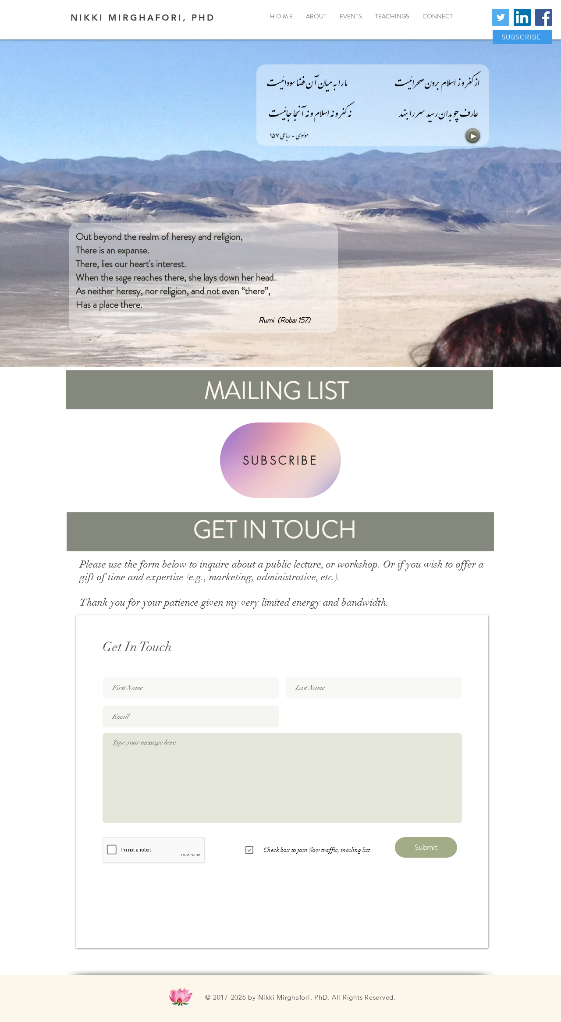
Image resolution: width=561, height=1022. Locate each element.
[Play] (472, 135)
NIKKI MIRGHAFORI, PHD (143, 17)
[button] (522, 37)
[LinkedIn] (522, 17)
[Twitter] (500, 17)
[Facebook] (543, 17)
